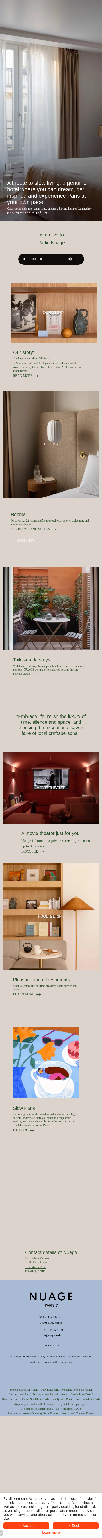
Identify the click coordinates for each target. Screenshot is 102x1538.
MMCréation (65, 1362)
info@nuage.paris (35, 1271)
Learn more (51, 1532)
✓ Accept (26, 1526)
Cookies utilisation (56, 1356)
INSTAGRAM (51, 1345)
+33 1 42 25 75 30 (35, 1267)
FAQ (43, 1356)
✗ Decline (75, 1526)
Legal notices (74, 1356)
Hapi (44, 1362)
